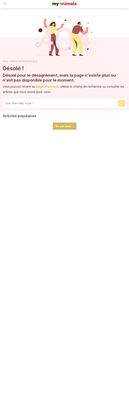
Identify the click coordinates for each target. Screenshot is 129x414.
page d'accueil (47, 86)
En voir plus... (65, 126)
